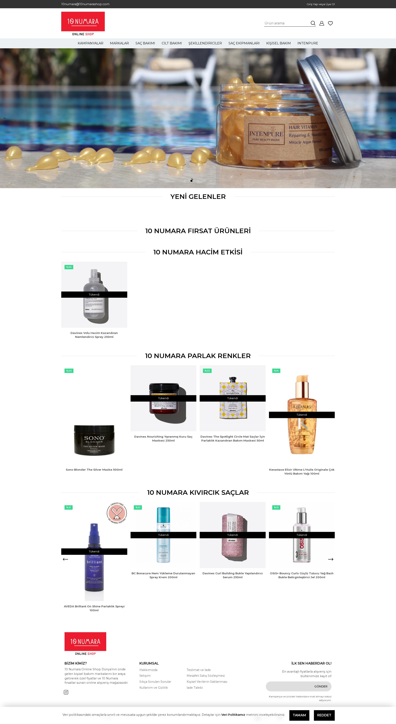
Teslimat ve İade (199, 670)
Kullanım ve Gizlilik (153, 688)
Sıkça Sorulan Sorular (155, 682)
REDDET (324, 715)
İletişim (145, 676)
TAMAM (299, 715)
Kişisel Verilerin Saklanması (207, 682)
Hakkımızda (148, 670)
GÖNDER (321, 686)
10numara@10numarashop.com (85, 4)
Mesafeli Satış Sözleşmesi (206, 676)
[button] (391, 118)
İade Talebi (195, 688)
